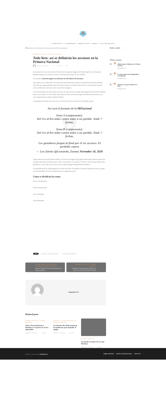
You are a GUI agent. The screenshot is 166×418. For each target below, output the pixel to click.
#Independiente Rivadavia (69, 253)
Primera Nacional (84, 43)
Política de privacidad (124, 353)
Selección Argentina (107, 43)
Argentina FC (122, 68)
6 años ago (46, 65)
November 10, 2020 (91, 151)
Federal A (95, 43)
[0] (112, 65)
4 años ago (90, 347)
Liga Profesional (70, 43)
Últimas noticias (57, 43)
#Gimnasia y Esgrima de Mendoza (50, 253)
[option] (38, 326)
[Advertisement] (83, 13)
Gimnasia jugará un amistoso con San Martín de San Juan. (63, 78)
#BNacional (84, 108)
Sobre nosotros (108, 353)
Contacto (137, 353)
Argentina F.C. (40, 65)
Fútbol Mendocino (42, 264)
